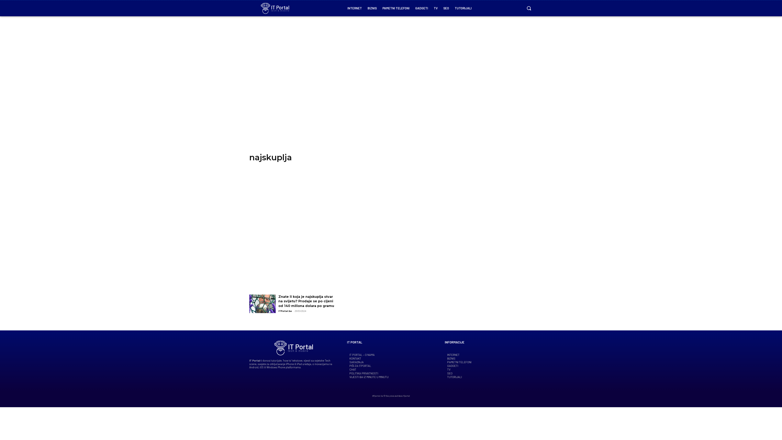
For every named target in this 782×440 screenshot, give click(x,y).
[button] (529, 8)
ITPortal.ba (285, 310)
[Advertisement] (391, 90)
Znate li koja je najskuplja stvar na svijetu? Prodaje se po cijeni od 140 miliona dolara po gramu (306, 301)
